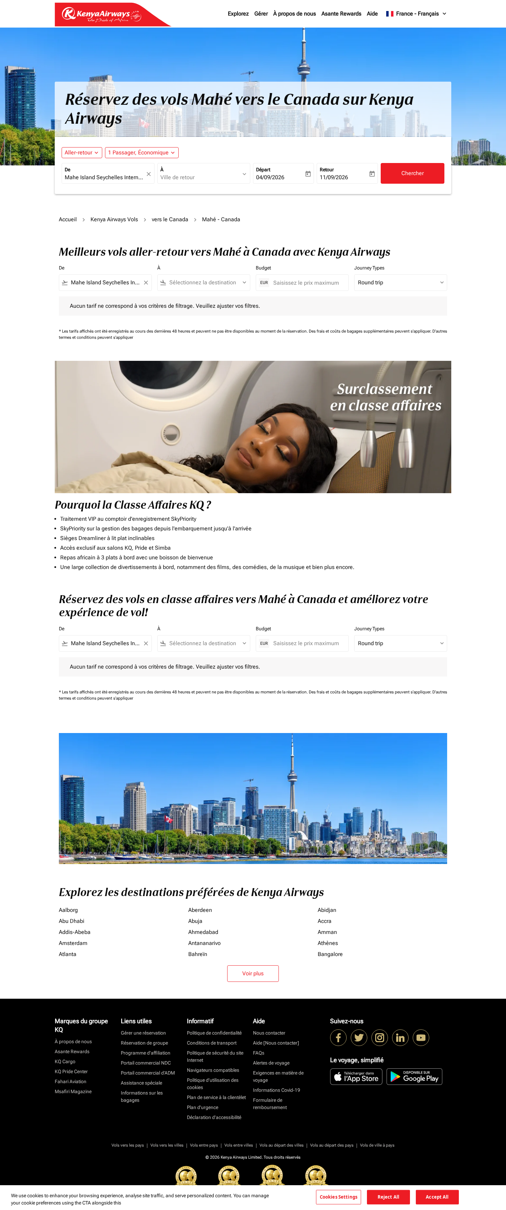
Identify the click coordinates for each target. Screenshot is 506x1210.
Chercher (412, 173)
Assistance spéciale (141, 1083)
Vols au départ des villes (282, 1145)
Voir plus (253, 973)
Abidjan (327, 910)
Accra (324, 921)
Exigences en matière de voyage (278, 1076)
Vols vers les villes (166, 1145)
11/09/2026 (334, 177)
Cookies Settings (338, 1197)
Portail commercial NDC (146, 1063)
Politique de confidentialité (214, 1033)
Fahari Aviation (70, 1081)
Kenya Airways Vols (114, 219)
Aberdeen (200, 910)
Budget (263, 268)
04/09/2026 (270, 177)
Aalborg (68, 910)
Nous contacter (269, 1033)
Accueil (68, 219)
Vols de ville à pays (377, 1145)
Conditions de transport (211, 1043)
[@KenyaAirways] (359, 1037)
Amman (327, 932)
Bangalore (330, 954)
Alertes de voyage (271, 1063)
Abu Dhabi (71, 921)
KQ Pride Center (71, 1071)
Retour (327, 169)
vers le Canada (170, 219)
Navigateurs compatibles (213, 1070)
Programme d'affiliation (145, 1053)
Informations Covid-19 (276, 1090)
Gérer (261, 13)
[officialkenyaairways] (379, 1037)
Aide (372, 13)
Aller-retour (78, 152)
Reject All (388, 1197)
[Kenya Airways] (338, 1037)
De (67, 169)
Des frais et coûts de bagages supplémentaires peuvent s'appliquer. (370, 331)
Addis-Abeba (75, 932)
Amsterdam (73, 943)
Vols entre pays (204, 1145)
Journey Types (369, 268)
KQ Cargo (65, 1061)
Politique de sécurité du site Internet (215, 1056)
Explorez (238, 13)
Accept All (437, 1197)
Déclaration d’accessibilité (214, 1117)
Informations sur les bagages (142, 1096)
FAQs (258, 1053)
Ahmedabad (203, 932)
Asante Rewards (341, 13)
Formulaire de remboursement (270, 1103)
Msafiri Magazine (73, 1091)
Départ (263, 169)
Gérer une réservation (143, 1033)
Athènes (328, 943)
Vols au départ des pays (332, 1145)
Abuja (195, 921)
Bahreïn (197, 954)
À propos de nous (294, 13)
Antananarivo (204, 943)
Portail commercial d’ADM (148, 1073)
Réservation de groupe (144, 1043)
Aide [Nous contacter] (276, 1043)
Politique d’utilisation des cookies (213, 1083)
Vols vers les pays (128, 1145)
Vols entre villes (238, 1145)
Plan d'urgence (202, 1107)
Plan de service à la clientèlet (216, 1097)
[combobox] (105, 177)
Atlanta (67, 954)
